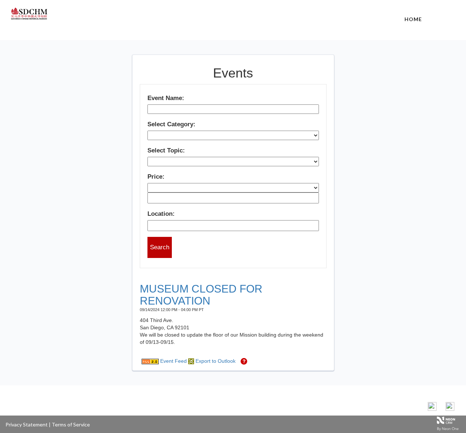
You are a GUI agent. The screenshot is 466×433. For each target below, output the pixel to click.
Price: (156, 176)
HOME (413, 19)
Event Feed (173, 361)
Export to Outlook (215, 361)
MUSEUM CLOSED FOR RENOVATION (201, 295)
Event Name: (165, 98)
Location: (161, 213)
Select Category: (171, 124)
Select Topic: (166, 150)
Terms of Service (71, 424)
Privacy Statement (26, 424)
